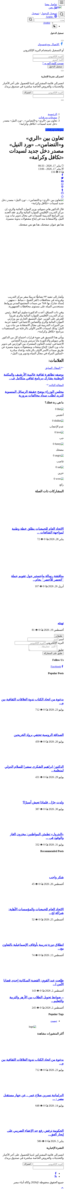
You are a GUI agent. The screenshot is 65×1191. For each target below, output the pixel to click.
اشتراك (27, 92)
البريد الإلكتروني (55, 642)
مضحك (60, 449)
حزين (61, 473)
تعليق (61, 649)
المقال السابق (53, 368)
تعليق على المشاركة (53, 653)
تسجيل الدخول (55, 66)
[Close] (62, 40)
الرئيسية (52, 114)
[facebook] (55, 1173)
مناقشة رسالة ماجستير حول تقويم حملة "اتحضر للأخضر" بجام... (37, 577)
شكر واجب (56, 877)
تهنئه (61, 623)
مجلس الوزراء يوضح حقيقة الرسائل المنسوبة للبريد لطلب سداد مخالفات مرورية (34, 393)
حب (61, 438)
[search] (61, 14)
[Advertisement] (32, 259)
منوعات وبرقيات (48, 117)
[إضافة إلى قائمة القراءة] (62, 196)
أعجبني (60, 414)
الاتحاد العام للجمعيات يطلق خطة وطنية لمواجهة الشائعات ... (38, 530)
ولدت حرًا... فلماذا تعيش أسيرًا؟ (43, 802)
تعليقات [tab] (59, 636)
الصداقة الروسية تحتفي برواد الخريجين (39, 735)
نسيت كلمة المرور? (53, 63)
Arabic (46, 22)
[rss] (55, 1176)
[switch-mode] (54, 26)
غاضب (60, 461)
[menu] (61, 3)
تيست (53, 1021)
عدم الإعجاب (57, 426)
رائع (62, 484)
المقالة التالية (56, 385)
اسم (61, 639)
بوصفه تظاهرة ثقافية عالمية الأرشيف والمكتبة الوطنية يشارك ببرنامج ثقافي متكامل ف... (34, 376)
